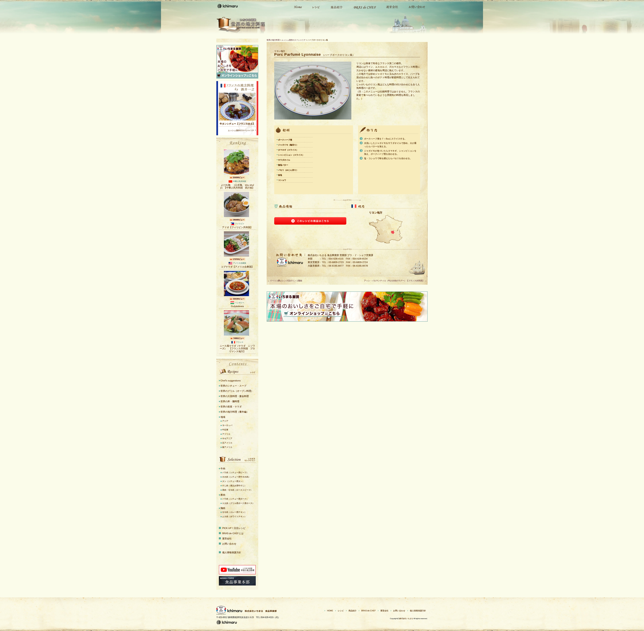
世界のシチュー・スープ (233, 385)
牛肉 (223, 468)
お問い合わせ (415, 6)
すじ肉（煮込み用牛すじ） (234, 485)
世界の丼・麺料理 (230, 401)
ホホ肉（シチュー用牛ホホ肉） (236, 477)
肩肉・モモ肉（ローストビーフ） (237, 490)
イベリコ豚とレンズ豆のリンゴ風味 (284, 280)
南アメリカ (227, 447)
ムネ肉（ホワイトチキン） (234, 516)
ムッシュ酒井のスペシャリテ (241, 130)
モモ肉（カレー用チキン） (234, 512)
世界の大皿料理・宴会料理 (235, 396)
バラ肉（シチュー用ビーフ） (235, 472)
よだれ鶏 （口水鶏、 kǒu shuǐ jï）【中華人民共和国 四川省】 (237, 186)
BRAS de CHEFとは (233, 533)
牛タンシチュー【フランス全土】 (237, 123)
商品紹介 (335, 6)
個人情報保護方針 (231, 552)
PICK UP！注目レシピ (234, 528)
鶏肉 (223, 508)
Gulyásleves (237, 306)
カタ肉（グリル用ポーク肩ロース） (238, 503)
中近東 (225, 430)
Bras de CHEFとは (362, 6)
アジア (225, 421)
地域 (223, 417)
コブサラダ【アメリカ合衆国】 (237, 266)
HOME (330, 611)
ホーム (296, 6)
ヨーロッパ (227, 425)
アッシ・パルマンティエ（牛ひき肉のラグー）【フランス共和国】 (395, 280)
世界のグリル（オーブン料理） (237, 391)
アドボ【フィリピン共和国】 (237, 227)
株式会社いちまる (406, 618)
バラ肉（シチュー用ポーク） (235, 499)
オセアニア (227, 438)
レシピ (314, 6)
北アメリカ (227, 443)
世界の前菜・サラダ (231, 406)
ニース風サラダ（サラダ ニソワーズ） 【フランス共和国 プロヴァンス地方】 (237, 348)
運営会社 (390, 6)
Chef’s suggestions (231, 380)
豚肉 (223, 495)
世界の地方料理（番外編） (235, 411)
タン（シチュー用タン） (233, 481)
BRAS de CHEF (368, 611)
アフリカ (226, 434)
